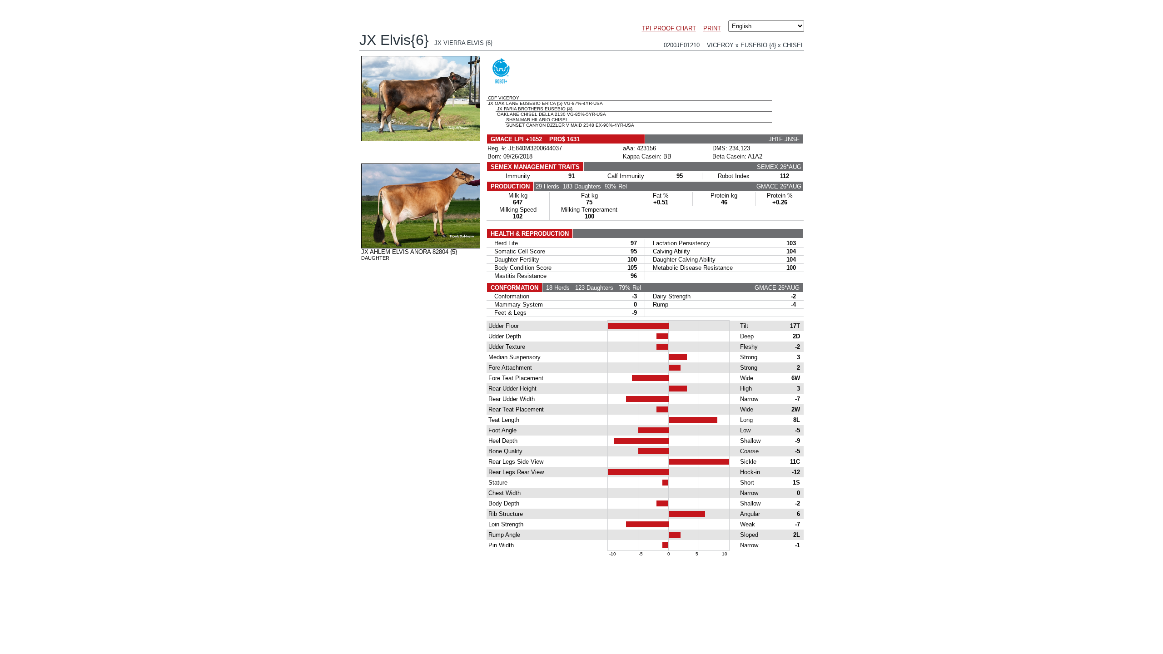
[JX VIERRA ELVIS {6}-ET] (421, 139)
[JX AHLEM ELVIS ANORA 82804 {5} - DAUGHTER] (421, 246)
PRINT (712, 28)
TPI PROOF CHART (669, 28)
